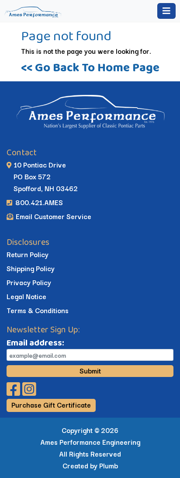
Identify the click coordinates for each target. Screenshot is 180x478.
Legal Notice (26, 296)
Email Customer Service (52, 216)
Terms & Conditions (38, 310)
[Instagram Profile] (29, 392)
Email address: (35, 342)
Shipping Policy (31, 268)
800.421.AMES (38, 202)
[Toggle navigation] (166, 11)
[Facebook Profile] (14, 392)
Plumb (108, 465)
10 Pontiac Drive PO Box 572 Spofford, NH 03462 (42, 176)
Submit (90, 370)
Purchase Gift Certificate (51, 404)
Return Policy (27, 254)
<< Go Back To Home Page (90, 67)
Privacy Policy (29, 282)
